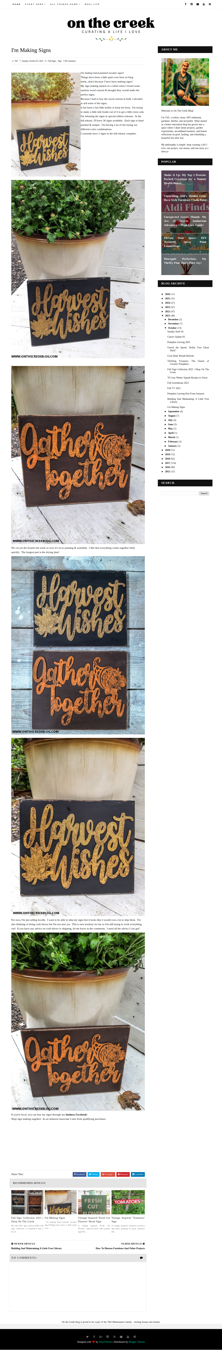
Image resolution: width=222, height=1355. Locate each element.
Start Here (34, 4)
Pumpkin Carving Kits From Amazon (185, 393)
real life (92, 4)
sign (60, 61)
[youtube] (203, 4)
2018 (168, 458)
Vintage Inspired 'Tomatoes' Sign (128, 1219)
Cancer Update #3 (176, 337)
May (170, 428)
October (172, 328)
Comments (70, 61)
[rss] (114, 1336)
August (172, 415)
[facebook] (185, 4)
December (173, 319)
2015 (168, 471)
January (172, 446)
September (174, 411)
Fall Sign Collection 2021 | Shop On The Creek (27, 1219)
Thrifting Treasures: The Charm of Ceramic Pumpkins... (188, 362)
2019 (168, 454)
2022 (168, 311)
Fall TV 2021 (174, 388)
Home (16, 4)
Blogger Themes (137, 1342)
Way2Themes (105, 1342)
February (173, 441)
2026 (168, 294)
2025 (168, 298)
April (171, 433)
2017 (168, 463)
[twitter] (87, 1336)
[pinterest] (209, 4)
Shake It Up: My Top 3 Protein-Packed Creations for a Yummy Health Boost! (185, 179)
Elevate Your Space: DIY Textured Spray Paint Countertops (185, 242)
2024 (168, 303)
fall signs (52, 61)
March (172, 437)
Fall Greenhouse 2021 (178, 383)
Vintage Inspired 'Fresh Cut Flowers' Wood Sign (94, 1219)
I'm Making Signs (55, 1217)
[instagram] (191, 4)
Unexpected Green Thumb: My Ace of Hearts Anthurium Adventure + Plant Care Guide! (185, 221)
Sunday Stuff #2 (175, 331)
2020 (168, 450)
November (174, 323)
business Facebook (76, 1114)
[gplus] (101, 1336)
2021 (168, 315)
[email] (197, 4)
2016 (168, 467)
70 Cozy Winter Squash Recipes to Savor (187, 377)
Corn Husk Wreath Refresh (180, 356)
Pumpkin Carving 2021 (178, 342)
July (170, 420)
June (171, 424)
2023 (168, 307)
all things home (64, 4)
